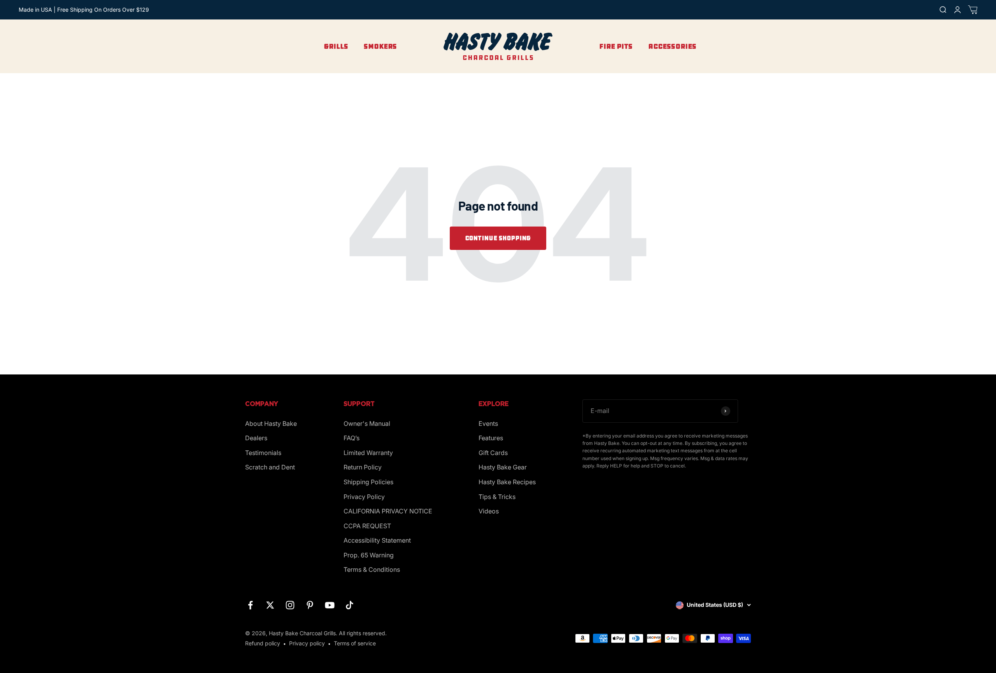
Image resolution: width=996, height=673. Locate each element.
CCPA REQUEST (367, 526)
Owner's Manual (367, 423)
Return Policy (363, 467)
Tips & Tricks (497, 497)
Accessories (672, 46)
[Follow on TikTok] (349, 605)
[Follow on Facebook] (250, 605)
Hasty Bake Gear (503, 467)
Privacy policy (307, 643)
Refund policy (262, 643)
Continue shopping (498, 238)
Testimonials (263, 453)
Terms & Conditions (372, 569)
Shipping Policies (368, 482)
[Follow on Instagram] (290, 605)
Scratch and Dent (270, 467)
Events (488, 423)
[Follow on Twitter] (270, 605)
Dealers (256, 438)
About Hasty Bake (271, 423)
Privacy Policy (364, 497)
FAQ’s (351, 438)
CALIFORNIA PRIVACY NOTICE (388, 511)
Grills (336, 46)
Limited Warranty (368, 453)
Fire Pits (616, 46)
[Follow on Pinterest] (310, 605)
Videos (489, 511)
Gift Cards (493, 453)
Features (491, 438)
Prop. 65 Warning (369, 555)
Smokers (380, 46)
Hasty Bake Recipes (507, 482)
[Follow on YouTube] (329, 605)
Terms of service (355, 643)
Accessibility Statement (377, 540)
